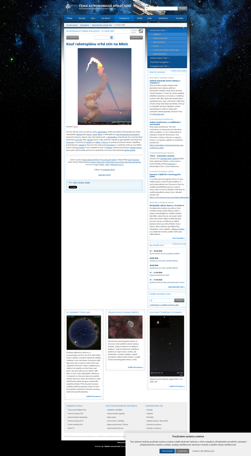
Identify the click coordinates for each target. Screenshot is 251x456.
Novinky (82, 18)
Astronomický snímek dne (102, 25)
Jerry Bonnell (106, 160)
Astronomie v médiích (115, 421)
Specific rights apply (97, 162)
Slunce (89, 134)
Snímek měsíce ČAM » (159, 58)
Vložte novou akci (179, 244)
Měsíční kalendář (160, 38)
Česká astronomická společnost (82, 436)
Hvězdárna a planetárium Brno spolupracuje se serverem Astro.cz (123, 436)
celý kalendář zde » (176, 287)
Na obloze (106, 18)
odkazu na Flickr (178, 229)
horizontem (110, 145)
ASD (96, 164)
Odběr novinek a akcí (160, 294)
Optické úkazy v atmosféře (157, 421)
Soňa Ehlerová (168, 119)
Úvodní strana (72, 25)
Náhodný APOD (104, 175)
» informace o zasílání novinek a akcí (164, 305)
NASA (75, 126)
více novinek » (178, 238)
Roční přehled (159, 42)
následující (135, 37)
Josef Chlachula (133, 160)
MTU (97, 160)
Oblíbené (157, 34)
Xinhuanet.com (158, 114)
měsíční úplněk (129, 150)
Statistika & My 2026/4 (169, 158)
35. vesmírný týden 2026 (78, 312)
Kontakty (179, 18)
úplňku (89, 142)
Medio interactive (112, 446)
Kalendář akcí (157, 245)
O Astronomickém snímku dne (166, 50)
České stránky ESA (75, 424)
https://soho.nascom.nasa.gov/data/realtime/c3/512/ (171, 197)
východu (78, 139)
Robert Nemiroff (88, 160)
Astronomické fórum (115, 428)
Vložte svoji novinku (179, 71)
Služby (139, 18)
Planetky (150, 417)
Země (95, 134)
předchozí (74, 37)
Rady (149, 18)
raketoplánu (102, 132)
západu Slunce (136, 147)
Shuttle (87, 182)
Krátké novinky (157, 72)
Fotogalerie (124, 18)
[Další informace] (84, 332)
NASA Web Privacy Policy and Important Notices (123, 162)
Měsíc (100, 134)
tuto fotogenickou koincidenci (128, 134)
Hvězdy (150, 410)
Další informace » (94, 396)
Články (69, 18)
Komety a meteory (154, 428)
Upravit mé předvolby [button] (203, 451)
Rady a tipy (111, 417)
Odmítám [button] (182, 451)
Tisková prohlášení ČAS (77, 410)
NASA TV (71, 428)
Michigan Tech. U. (117, 164)
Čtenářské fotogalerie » (160, 62)
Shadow (81, 182)
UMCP (114, 160)
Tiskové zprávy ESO (75, 421)
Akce (93, 18)
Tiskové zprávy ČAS (75, 413)
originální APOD (108, 169)
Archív (155, 46)
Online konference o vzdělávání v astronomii (165, 123)
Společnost (163, 18)
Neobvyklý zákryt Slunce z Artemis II (167, 205)
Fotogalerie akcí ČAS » (159, 66)
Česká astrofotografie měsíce (123, 312)
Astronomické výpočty (116, 413)
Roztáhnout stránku (135, 31)
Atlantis (79, 134)
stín (121, 139)
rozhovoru (171, 164)
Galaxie (150, 413)
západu (90, 139)
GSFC (107, 164)
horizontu (70, 142)
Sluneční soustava (154, 424)
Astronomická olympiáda (77, 417)
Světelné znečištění (114, 410)
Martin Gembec (168, 78)
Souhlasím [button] (167, 451)
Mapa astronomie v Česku (117, 424)
